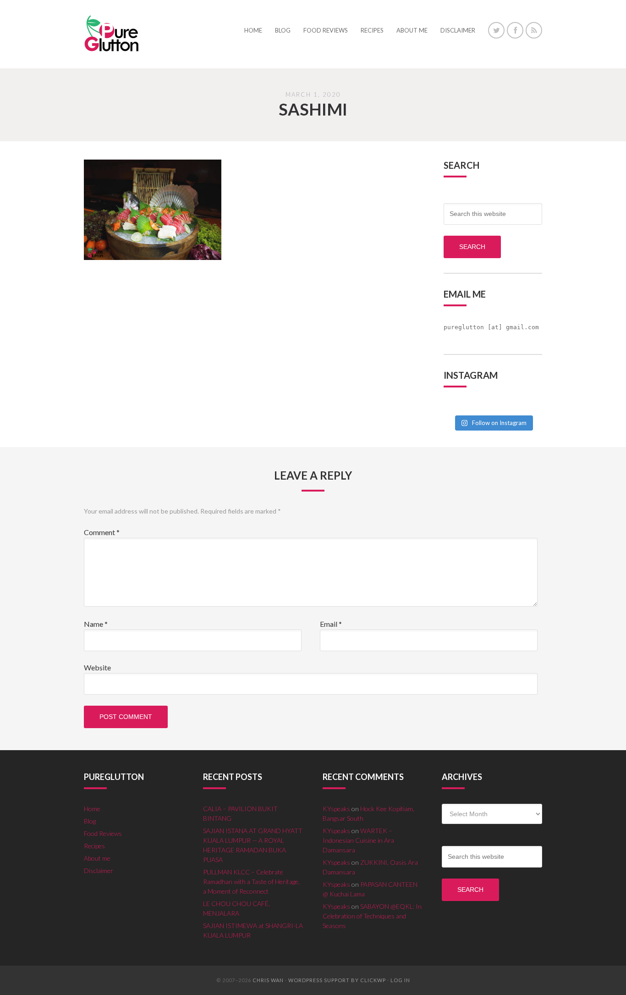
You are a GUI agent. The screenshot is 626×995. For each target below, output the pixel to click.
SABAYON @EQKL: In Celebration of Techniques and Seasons (372, 915)
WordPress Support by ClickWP (337, 980)
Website (97, 667)
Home (92, 809)
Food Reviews (103, 833)
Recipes (94, 846)
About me (97, 858)
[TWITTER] (496, 30)
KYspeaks (336, 809)
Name (96, 623)
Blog (90, 821)
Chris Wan (268, 980)
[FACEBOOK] (515, 30)
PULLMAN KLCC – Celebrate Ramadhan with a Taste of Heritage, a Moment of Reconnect (251, 881)
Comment (102, 532)
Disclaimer (98, 870)
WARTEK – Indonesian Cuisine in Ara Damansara (358, 840)
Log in (400, 980)
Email (331, 623)
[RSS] (534, 30)
